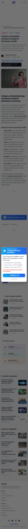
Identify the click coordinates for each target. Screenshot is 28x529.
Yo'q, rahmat (14, 279)
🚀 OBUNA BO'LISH (14, 275)
